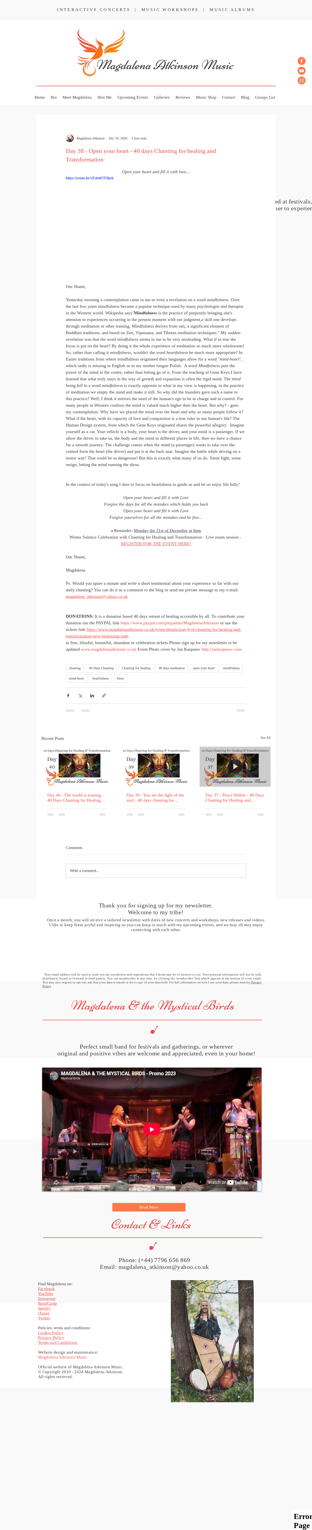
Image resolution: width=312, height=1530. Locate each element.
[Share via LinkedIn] (92, 695)
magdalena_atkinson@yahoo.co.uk (163, 1232)
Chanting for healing (136, 668)
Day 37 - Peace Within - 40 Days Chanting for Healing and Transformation (234, 798)
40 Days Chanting (101, 668)
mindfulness (231, 668)
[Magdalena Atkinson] (302, 61)
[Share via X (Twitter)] (80, 695)
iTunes (43, 1278)
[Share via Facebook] (68, 695)
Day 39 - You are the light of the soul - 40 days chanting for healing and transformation (155, 798)
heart (120, 678)
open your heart (204, 668)
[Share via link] (104, 695)
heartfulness (100, 678)
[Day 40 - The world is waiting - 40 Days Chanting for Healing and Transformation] (76, 766)
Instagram (46, 1263)
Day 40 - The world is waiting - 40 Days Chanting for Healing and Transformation (75, 798)
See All (266, 738)
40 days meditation (172, 668)
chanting (75, 668)
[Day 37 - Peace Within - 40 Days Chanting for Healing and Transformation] (235, 766)
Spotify (44, 1273)
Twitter (44, 1283)
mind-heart (76, 678)
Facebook (46, 1254)
